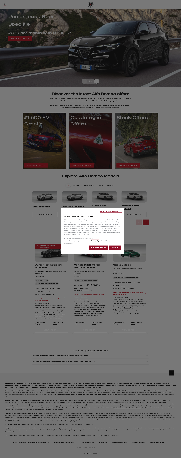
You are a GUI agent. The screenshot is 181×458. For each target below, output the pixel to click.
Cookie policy (95, 241)
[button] (111, 212)
